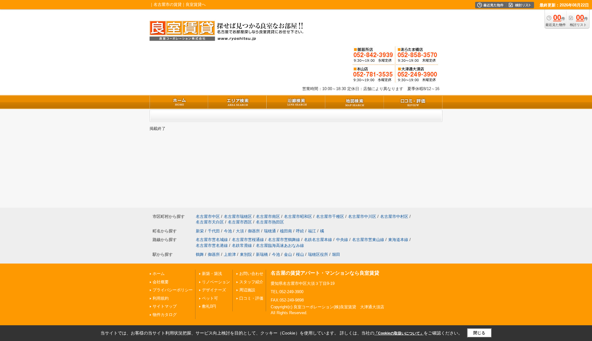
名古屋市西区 (240, 222)
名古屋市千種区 (330, 216)
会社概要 (161, 282)
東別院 (246, 254)
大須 (240, 231)
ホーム (159, 273)
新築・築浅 (212, 273)
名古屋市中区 (208, 216)
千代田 (214, 231)
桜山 (300, 254)
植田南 (286, 231)
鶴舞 (200, 254)
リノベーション (216, 282)
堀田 (336, 254)
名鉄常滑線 (242, 245)
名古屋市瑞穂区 (238, 216)
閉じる (479, 333)
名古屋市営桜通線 (248, 239)
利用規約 (161, 298)
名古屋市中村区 (394, 216)
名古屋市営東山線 (368, 239)
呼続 (300, 231)
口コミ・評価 (251, 298)
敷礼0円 (209, 306)
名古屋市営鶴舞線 (284, 239)
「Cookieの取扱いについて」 (399, 333)
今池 (228, 231)
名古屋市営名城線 (212, 239)
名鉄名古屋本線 (318, 239)
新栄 (200, 231)
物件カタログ (165, 314)
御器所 (254, 231)
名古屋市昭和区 (298, 216)
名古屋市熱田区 (270, 222)
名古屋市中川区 (362, 216)
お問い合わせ (251, 273)
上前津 (230, 254)
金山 (288, 254)
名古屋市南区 (268, 216)
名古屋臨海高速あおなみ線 (280, 245)
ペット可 (210, 298)
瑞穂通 (270, 231)
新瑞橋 (262, 254)
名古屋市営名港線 (212, 245)
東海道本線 (398, 239)
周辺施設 (247, 290)
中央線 (342, 239)
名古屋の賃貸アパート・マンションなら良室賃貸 (325, 273)
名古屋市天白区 (210, 222)
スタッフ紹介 (251, 282)
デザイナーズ (214, 290)
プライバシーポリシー (173, 290)
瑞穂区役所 (318, 254)
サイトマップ (165, 306)
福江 (312, 231)
